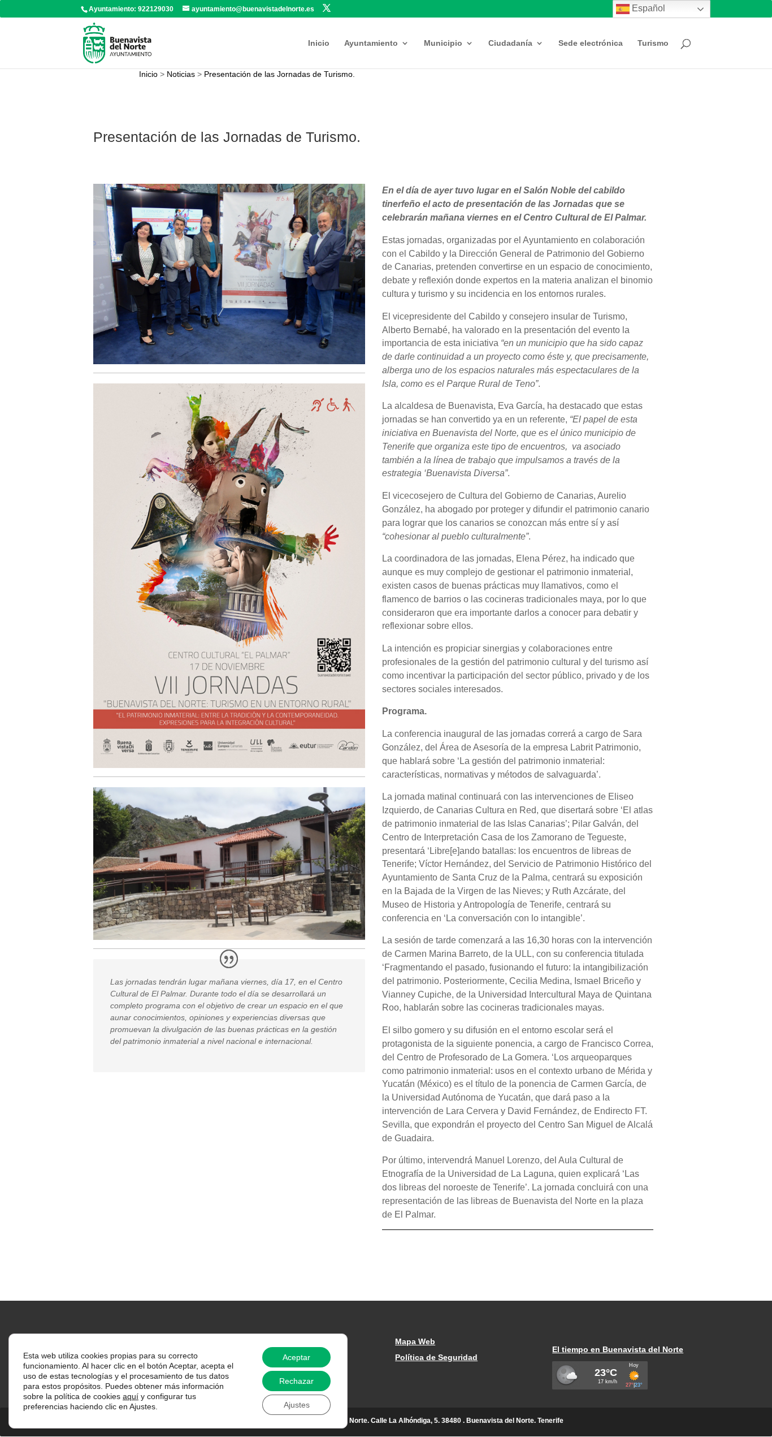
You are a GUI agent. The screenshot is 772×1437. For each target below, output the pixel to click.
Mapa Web (415, 1341)
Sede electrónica (590, 43)
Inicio (318, 43)
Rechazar (296, 1381)
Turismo (653, 43)
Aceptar (296, 1357)
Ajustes (297, 1404)
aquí (130, 1396)
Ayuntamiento (371, 43)
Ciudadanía (510, 43)
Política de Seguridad (436, 1357)
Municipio (443, 43)
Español (647, 8)
